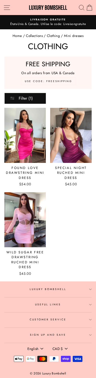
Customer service (48, 319)
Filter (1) (25, 98)
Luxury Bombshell (48, 289)
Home (17, 35)
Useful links (48, 304)
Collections (34, 35)
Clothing (53, 35)
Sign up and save (48, 335)
